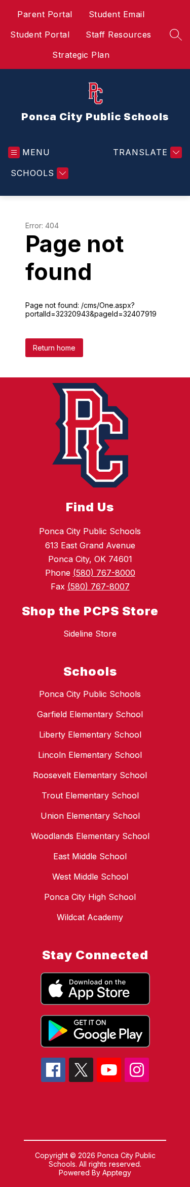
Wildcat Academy (90, 917)
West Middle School (90, 876)
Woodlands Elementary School (90, 836)
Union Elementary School (90, 816)
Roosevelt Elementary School (90, 775)
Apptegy (116, 1172)
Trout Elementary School (90, 795)
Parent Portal (44, 14)
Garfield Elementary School (90, 714)
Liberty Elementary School (90, 734)
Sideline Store (90, 634)
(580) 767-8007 (98, 586)
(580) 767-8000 (104, 573)
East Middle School (90, 856)
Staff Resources (118, 34)
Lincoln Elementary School (90, 755)
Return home (54, 347)
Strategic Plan (80, 55)
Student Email (117, 14)
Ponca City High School (90, 897)
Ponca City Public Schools (90, 694)
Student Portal (39, 34)
